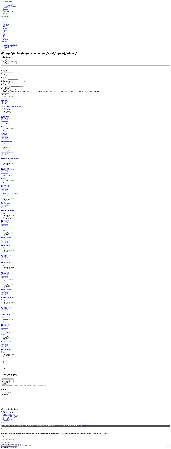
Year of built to (4, 85)
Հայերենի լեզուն (7, 24)
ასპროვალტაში (4, 195)
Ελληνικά (5, 21)
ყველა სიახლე (7, 392)
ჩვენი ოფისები (9, 5)
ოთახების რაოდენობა (6, 81)
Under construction (63, 91)
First (4, 368)
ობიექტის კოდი (4, 70)
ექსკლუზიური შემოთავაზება (10, 417)
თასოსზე (3, 178)
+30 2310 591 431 (7, 7)
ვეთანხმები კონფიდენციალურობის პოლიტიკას (12, 444)
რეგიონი (3, 64)
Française (5, 30)
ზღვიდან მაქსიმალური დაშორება (9, 89)
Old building (71, 91)
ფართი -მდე (4, 77)
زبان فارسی (6, 33)
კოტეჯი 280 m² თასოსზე (6, 175)
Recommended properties (8, 414)
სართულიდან (4, 78)
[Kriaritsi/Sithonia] (7, 382)
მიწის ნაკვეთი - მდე (5, 88)
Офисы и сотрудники (11, 4)
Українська (5, 37)
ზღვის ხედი (10, 91)
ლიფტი (4, 91)
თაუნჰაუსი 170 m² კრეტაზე (7, 297)
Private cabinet (6, 420)
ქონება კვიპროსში (7, 46)
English (4, 20)
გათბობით (30, 91)
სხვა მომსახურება (7, 50)
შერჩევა (3, 92)
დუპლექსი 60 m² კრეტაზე (7, 314)
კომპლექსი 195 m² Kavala (7, 279)
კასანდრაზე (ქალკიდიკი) (7, 109)
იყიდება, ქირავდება (6, 59)
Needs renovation (88, 91)
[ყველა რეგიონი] (7, 379)
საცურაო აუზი (38, 91)
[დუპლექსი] (9, 63)
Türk (4, 36)
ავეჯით (24, 91)
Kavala (2, 282)
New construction (53, 91)
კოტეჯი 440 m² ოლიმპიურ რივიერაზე (10, 158)
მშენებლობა (6, 47)
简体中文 (5, 26)
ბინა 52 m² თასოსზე (5, 245)
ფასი (2, 73)
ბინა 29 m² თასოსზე (5, 227)
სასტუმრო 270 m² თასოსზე (7, 210)
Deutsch (5, 28)
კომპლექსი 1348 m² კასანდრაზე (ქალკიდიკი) (12, 106)
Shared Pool (45, 91)
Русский (5, 23)
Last (4, 369)
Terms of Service (25, 445)
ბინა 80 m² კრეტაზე (5, 332)
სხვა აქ (85, 425)
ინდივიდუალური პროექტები (10, 415)
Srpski (4, 35)
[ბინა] (9, 62)
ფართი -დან (4, 76)
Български (5, 25)
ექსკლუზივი (96, 91)
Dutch (4, 29)
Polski (4, 34)
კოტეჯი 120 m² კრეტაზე (6, 141)
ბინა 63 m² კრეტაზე (5, 262)
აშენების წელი (4, 84)
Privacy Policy (44, 385)
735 (4, 366)
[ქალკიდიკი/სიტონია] (7, 381)
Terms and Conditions (7, 419)
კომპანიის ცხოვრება (11, 6)
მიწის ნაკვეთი (79, 91)
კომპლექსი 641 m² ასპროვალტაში (9, 193)
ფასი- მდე (3, 74)
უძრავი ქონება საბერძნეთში (10, 45)
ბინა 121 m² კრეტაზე (5, 349)
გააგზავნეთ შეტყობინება (9, 447)
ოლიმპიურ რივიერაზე (6, 161)
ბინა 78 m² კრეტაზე (5, 123)
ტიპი (2, 63)
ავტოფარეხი (18, 91)
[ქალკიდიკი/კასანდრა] (7, 380)
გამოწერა (4, 383)
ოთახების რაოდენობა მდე (7, 82)
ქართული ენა (6, 31)
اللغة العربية (5, 39)
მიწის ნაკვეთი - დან (5, 87)
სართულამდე (4, 80)
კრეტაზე (3, 126)
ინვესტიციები (6, 48)
